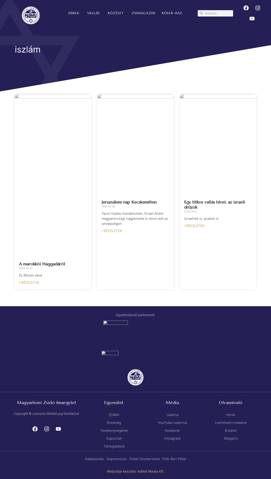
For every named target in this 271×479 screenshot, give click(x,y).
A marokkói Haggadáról (42, 264)
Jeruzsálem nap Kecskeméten (129, 202)
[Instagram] (258, 8)
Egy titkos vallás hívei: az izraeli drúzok (214, 204)
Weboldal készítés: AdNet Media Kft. (135, 471)
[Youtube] (252, 18)
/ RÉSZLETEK (29, 282)
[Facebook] (246, 8)
